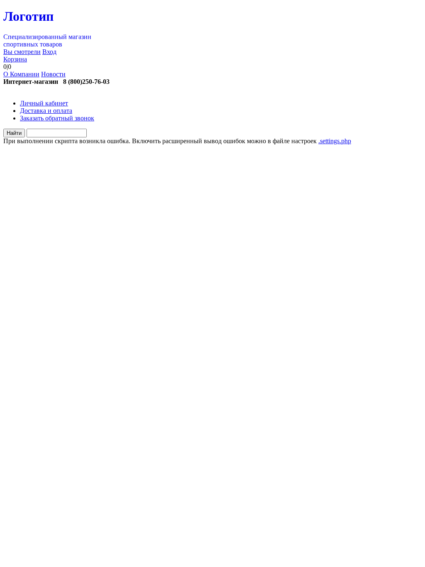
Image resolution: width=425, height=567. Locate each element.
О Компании (21, 74)
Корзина (15, 59)
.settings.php (334, 140)
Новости (53, 74)
